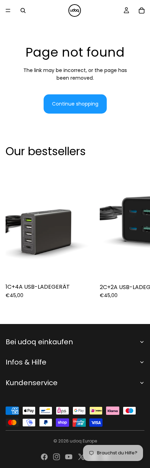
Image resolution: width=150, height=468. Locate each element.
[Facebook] (44, 457)
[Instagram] (56, 457)
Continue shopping (75, 103)
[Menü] (8, 10)
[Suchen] (23, 10)
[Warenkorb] (141, 10)
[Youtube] (69, 457)
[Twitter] (81, 457)
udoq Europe (83, 441)
